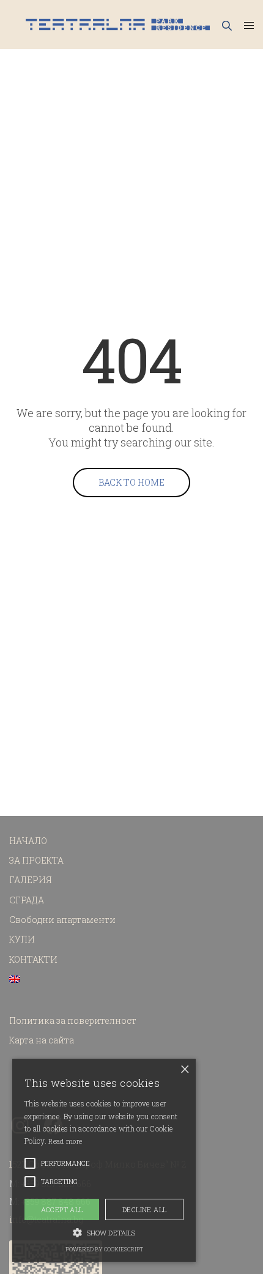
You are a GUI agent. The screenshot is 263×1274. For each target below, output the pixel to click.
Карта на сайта (41, 1040)
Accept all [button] (62, 1209)
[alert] (104, 1160)
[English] (14, 979)
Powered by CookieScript (104, 1249)
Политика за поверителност (72, 1020)
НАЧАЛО (28, 840)
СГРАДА (26, 900)
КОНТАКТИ (33, 959)
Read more (65, 1141)
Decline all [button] (144, 1209)
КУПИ (22, 939)
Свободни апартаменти (62, 919)
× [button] (185, 1069)
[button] (103, 1231)
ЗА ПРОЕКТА (36, 860)
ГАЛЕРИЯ (30, 880)
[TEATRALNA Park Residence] (118, 24)
